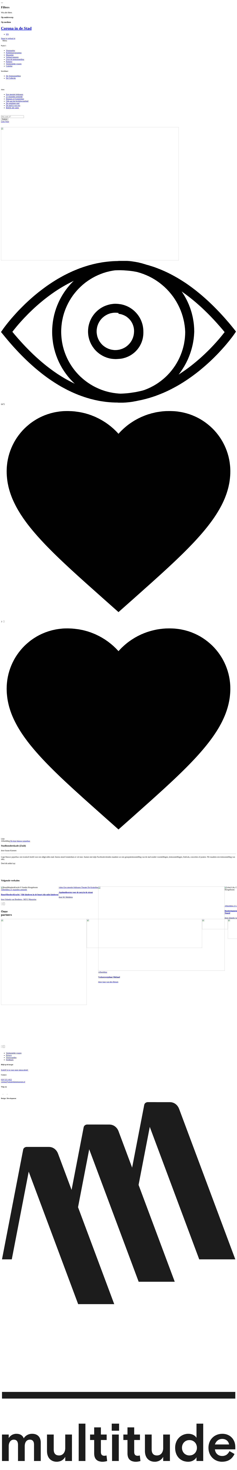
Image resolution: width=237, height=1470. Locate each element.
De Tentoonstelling (13, 76)
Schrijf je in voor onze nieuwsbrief (14, 1070)
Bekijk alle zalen (12, 108)
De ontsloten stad (12, 103)
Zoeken (4, 119)
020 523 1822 (6, 1080)
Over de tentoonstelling (15, 59)
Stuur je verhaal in (8, 38)
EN (7, 34)
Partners (9, 62)
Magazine (10, 55)
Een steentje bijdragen (14, 94)
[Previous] (2, 904)
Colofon (9, 66)
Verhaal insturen (12, 57)
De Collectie (11, 78)
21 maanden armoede (14, 97)
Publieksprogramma (13, 53)
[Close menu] (2, 2)
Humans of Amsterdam (15, 99)
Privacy (9, 1055)
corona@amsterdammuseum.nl (13, 1082)
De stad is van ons (13, 105)
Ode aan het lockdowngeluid (17, 101)
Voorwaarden (11, 1057)
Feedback (9, 1060)
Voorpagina (10, 50)
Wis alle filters (6, 12)
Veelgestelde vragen (13, 64)
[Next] (4, 904)
